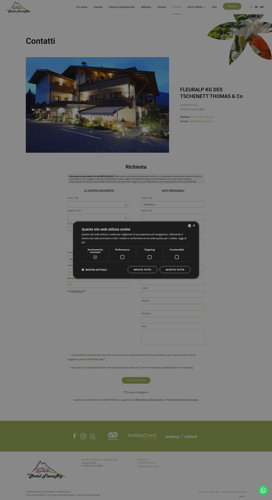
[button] (94, 269)
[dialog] (136, 250)
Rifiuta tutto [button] (142, 269)
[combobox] (189, 225)
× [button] (194, 225)
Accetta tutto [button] (175, 269)
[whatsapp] (263, 490)
